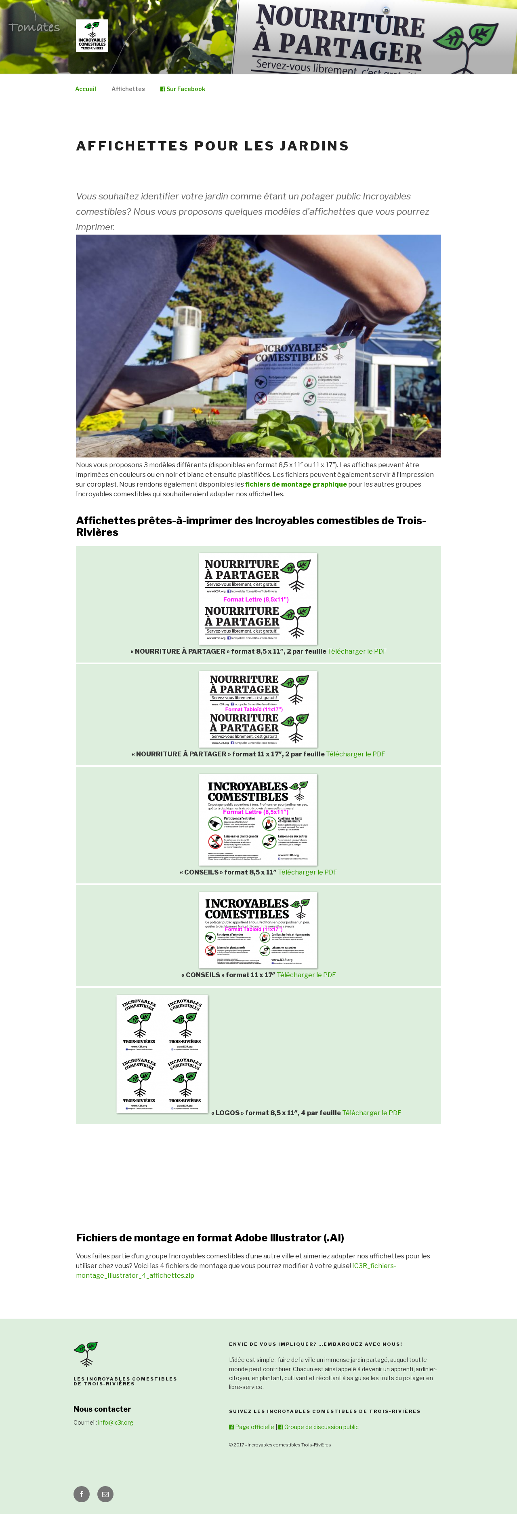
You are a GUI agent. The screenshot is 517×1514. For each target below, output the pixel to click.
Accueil (85, 88)
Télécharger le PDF (357, 651)
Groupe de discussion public (321, 1426)
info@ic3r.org (115, 1422)
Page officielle (254, 1426)
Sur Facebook (185, 88)
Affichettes (128, 88)
